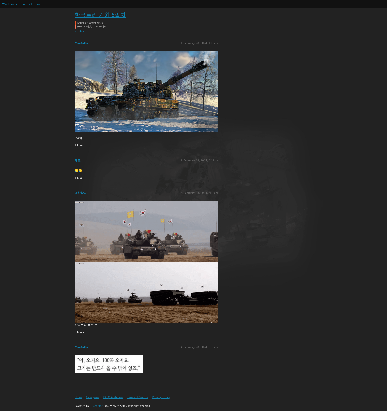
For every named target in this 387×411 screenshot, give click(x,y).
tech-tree (79, 31)
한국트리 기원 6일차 (100, 14)
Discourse (96, 405)
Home (78, 397)
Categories (92, 397)
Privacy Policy (161, 397)
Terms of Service (137, 397)
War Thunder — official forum (21, 4)
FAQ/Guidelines (113, 397)
